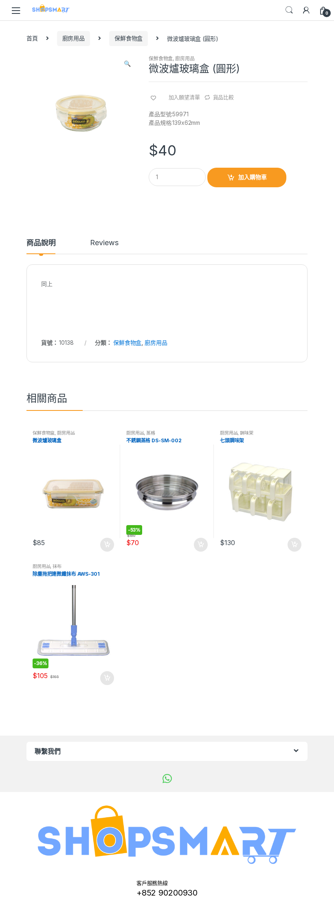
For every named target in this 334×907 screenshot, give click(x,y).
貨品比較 (223, 97)
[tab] (40, 246)
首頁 (32, 38)
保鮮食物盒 (128, 38)
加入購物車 (252, 176)
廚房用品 (73, 38)
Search (289, 10)
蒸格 (150, 433)
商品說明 (40, 243)
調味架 (246, 433)
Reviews (104, 243)
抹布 (57, 566)
